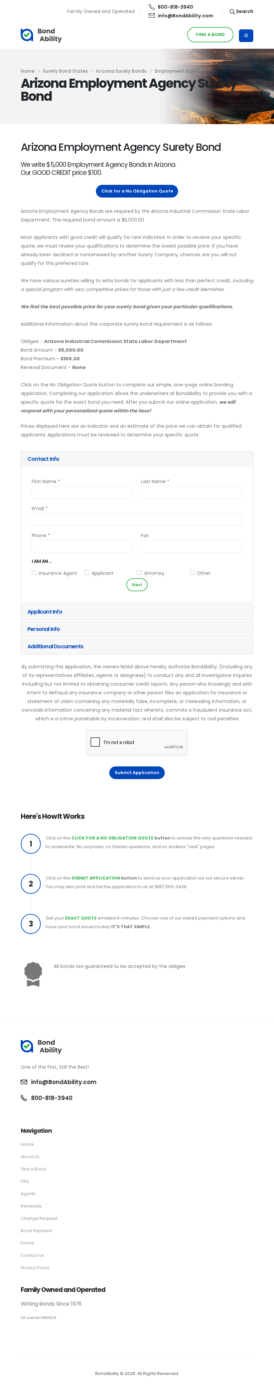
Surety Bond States (65, 71)
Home (27, 71)
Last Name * (155, 481)
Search (244, 11)
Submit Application (137, 772)
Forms (27, 1243)
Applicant (103, 573)
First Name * (46, 481)
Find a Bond (33, 1169)
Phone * (41, 535)
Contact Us (32, 1255)
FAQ (25, 1181)
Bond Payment (36, 1231)
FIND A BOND (210, 34)
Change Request (39, 1218)
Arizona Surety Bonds (121, 71)
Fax (145, 535)
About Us (30, 1156)
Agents (28, 1193)
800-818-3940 (175, 7)
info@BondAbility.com (185, 15)
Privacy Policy (35, 1268)
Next (137, 585)
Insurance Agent (58, 573)
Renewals (31, 1206)
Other (204, 573)
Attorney (154, 573)
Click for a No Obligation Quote (137, 191)
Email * (40, 508)
